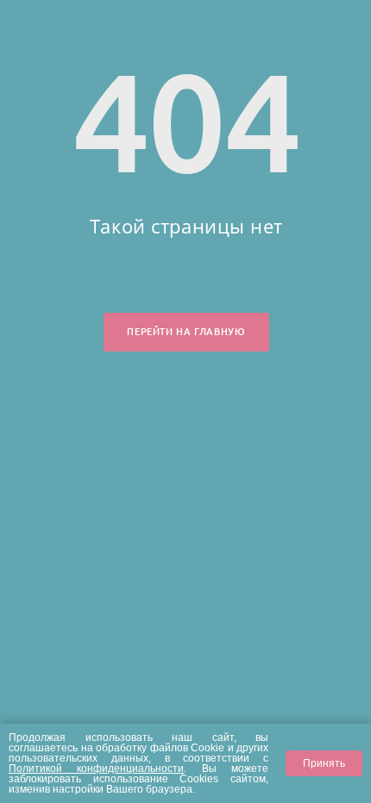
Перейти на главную (186, 332)
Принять (324, 763)
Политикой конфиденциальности (96, 768)
